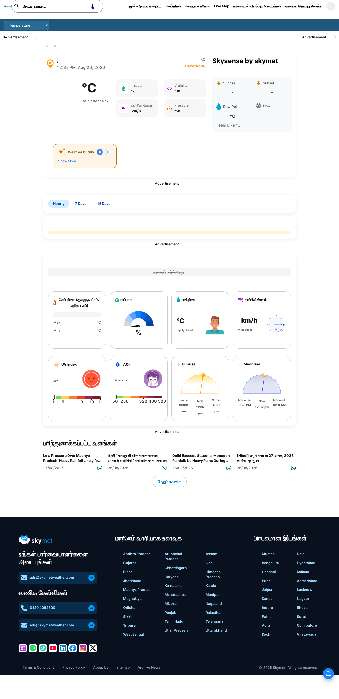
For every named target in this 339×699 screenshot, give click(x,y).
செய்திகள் (173, 6)
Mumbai (269, 554)
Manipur (213, 594)
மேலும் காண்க (169, 481)
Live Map (221, 6)
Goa (209, 563)
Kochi (266, 634)
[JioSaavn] (43, 648)
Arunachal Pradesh (173, 556)
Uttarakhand (216, 630)
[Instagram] (83, 648)
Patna (266, 616)
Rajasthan (214, 612)
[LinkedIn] (63, 648)
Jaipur (267, 589)
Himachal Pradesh (214, 574)
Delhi (301, 554)
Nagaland (214, 603)
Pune (266, 581)
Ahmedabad (307, 581)
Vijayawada (306, 634)
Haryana (172, 577)
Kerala (211, 585)
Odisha (129, 607)
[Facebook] (72, 648)
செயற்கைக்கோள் (197, 6)
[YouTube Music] (53, 648)
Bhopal (303, 607)
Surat (301, 616)
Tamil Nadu (174, 621)
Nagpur (303, 598)
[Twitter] (93, 648)
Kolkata (303, 572)
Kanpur (268, 598)
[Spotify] (33, 648)
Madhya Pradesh (137, 589)
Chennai (269, 572)
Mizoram (172, 603)
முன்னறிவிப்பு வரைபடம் (145, 6)
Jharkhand (132, 581)
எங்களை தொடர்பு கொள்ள (304, 6)
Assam (211, 554)
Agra (266, 625)
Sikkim (129, 616)
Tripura (129, 625)
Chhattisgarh (176, 568)
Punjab (170, 612)
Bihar (127, 572)
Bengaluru (270, 563)
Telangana (214, 621)
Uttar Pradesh (176, 630)
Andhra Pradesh (137, 554)
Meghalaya (132, 598)
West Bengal (133, 634)
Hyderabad (306, 563)
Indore (267, 607)
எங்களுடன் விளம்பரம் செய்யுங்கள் (257, 6)
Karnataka (173, 585)
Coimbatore (307, 625)
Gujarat (129, 563)
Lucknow (304, 589)
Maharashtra (175, 594)
